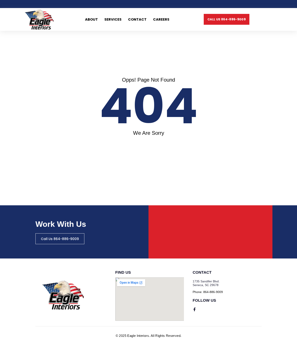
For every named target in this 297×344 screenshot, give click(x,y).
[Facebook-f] (194, 309)
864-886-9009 (213, 292)
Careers (161, 19)
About (91, 19)
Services (113, 19)
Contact (137, 19)
